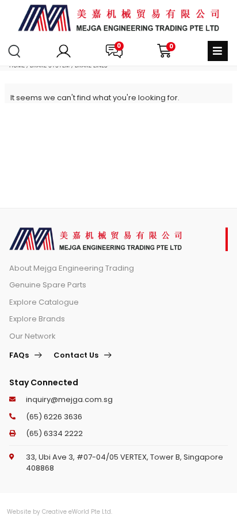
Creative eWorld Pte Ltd (76, 511)
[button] (218, 51)
